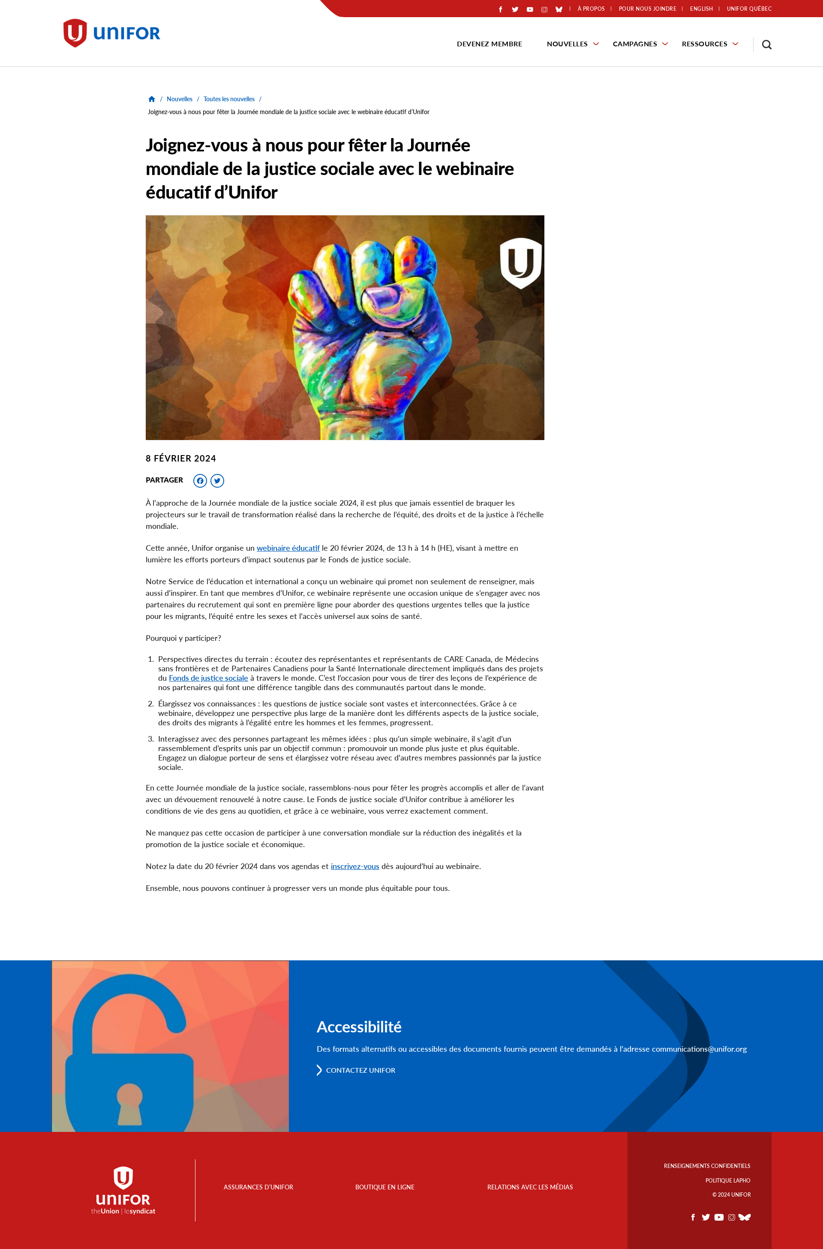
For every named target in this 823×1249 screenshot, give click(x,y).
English (701, 9)
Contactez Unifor (360, 1070)
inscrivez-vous (355, 866)
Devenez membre (489, 43)
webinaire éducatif (288, 547)
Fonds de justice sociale (208, 677)
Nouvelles (567, 43)
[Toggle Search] (762, 44)
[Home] (115, 33)
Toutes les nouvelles (229, 99)
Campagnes (635, 43)
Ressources (704, 43)
